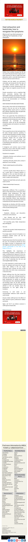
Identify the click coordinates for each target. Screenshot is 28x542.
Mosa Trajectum (5, 511)
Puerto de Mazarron (18, 468)
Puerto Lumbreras (18, 469)
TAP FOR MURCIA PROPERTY (14, 19)
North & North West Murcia (20, 475)
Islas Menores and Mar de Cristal (7, 458)
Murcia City (4, 512)
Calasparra (16, 479)
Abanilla (4, 495)
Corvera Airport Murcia (6, 530)
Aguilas (16, 452)
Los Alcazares (5, 467)
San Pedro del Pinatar (7, 482)
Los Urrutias (5, 471)
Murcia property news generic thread (9, 532)
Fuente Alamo (17, 461)
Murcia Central (8, 493)
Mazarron (16, 467)
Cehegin (16, 482)
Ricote (3, 515)
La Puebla (4, 462)
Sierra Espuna (17, 471)
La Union (4, 465)
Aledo (15, 454)
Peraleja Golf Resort (6, 514)
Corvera (4, 502)
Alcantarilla (4, 498)
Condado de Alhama (18, 460)
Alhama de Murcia (18, 455)
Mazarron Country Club (19, 512)
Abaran (3, 496)
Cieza (15, 484)
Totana (15, 472)
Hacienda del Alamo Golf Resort (19, 463)
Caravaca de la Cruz (18, 481)
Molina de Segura (6, 509)
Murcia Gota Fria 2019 (6, 531)
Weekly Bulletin (5, 533)
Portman (4, 478)
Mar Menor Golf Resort (7, 472)
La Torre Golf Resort (6, 464)
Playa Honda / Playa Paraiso (6, 476)
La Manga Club (5, 459)
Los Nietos (4, 469)
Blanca (3, 501)
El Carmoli (4, 455)
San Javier (4, 481)
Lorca (15, 465)
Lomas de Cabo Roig (18, 523)
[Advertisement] (14, 386)
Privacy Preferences (14, 538)
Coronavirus (4, 529)
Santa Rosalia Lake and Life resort (7, 485)
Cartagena (4, 454)
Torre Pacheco (5, 489)
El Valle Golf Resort (6, 504)
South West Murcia (20, 451)
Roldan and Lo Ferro (6, 479)
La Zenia (16, 522)
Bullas (15, 478)
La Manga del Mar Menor (7, 461)
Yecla (15, 491)
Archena (4, 499)
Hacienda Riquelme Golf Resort (7, 506)
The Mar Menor (8, 451)
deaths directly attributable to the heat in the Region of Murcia (14, 246)
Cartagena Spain (5, 528)
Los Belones (4, 468)
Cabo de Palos (5, 452)
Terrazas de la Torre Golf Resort (7, 487)
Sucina (3, 516)
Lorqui (3, 508)
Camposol (16, 458)
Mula (15, 490)
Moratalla (16, 488)
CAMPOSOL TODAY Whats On (8, 527)
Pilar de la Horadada (6, 474)
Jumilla (15, 487)
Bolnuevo (16, 457)
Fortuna (16, 485)
